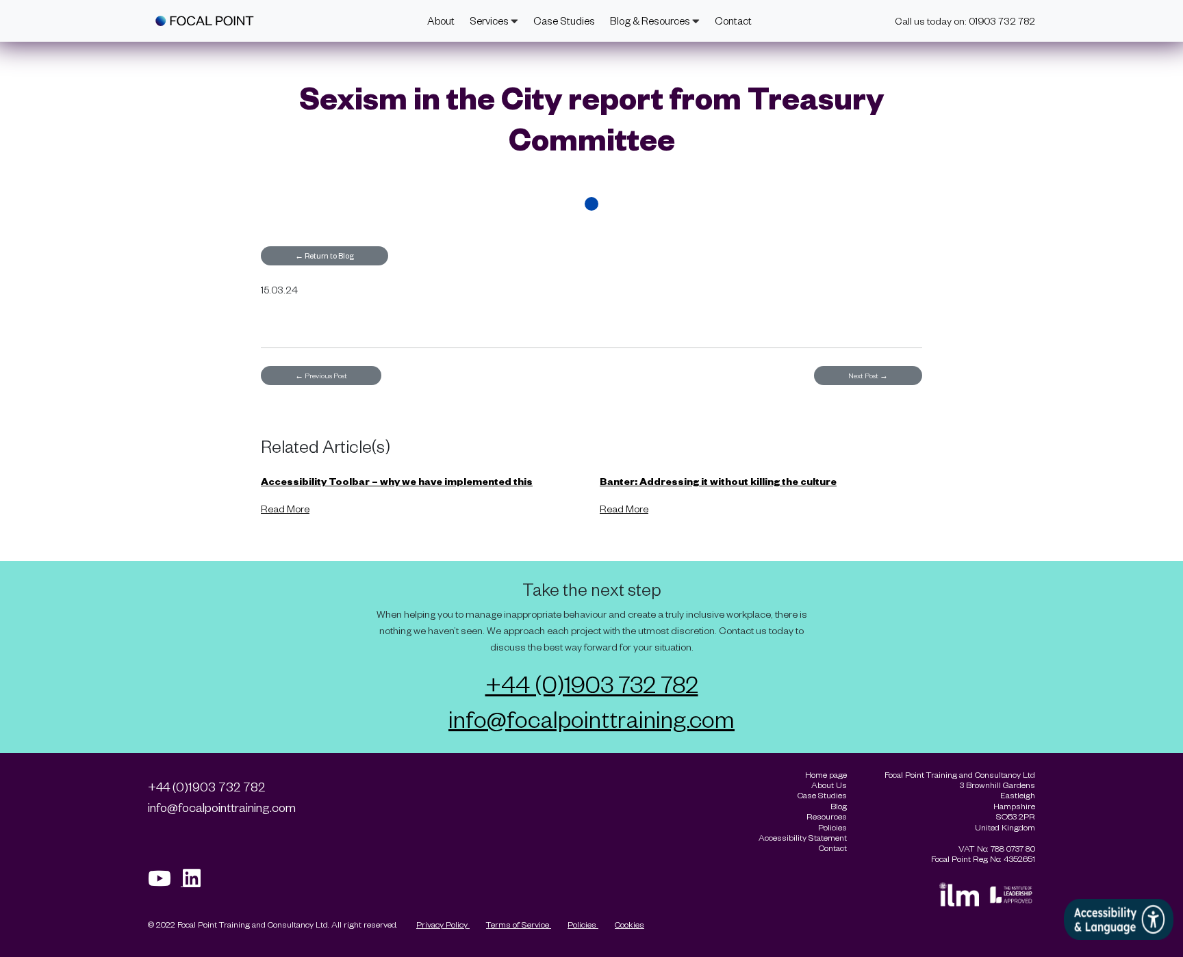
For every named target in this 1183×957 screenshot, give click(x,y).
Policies (583, 924)
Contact (733, 20)
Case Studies (564, 20)
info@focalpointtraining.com (591, 718)
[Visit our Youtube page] (165, 882)
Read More (285, 508)
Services (490, 20)
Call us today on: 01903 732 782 (965, 20)
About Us (829, 785)
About (441, 20)
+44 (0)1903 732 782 (591, 683)
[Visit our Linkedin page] (196, 882)
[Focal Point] (205, 20)
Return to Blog (324, 255)
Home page (826, 775)
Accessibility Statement (803, 838)
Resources (826, 816)
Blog (838, 806)
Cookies (629, 924)
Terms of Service (518, 924)
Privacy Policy (443, 924)
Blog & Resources (651, 20)
